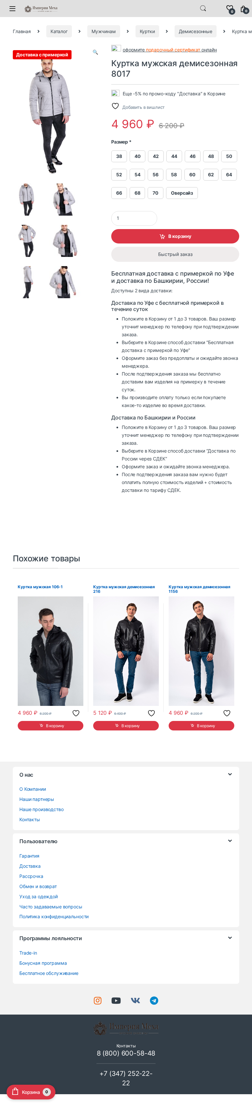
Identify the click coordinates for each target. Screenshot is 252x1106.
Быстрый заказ (175, 254)
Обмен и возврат (38, 886)
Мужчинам (104, 31)
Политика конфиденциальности (54, 916)
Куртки (147, 31)
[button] (95, 52)
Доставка (30, 866)
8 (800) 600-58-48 (126, 1053)
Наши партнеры (36, 799)
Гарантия (29, 856)
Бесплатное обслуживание (48, 973)
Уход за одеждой (38, 896)
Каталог (59, 31)
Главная (22, 31)
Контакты (29, 819)
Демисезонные (195, 31)
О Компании (32, 789)
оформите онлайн (170, 49)
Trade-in (28, 953)
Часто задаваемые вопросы (50, 906)
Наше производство (41, 809)
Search (203, 8)
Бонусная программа (43, 963)
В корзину (179, 236)
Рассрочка (31, 876)
